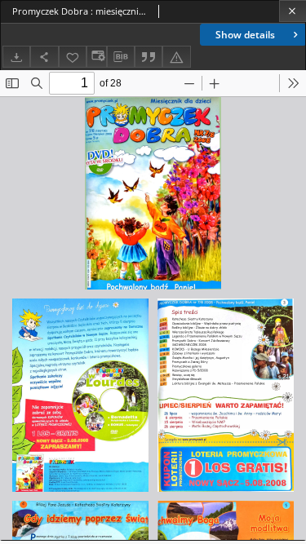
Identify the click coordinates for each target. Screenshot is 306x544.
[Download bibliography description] (121, 57)
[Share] (44, 57)
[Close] (292, 11)
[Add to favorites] (72, 57)
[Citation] (148, 57)
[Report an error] (176, 57)
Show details (245, 35)
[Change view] (96, 57)
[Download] (16, 57)
